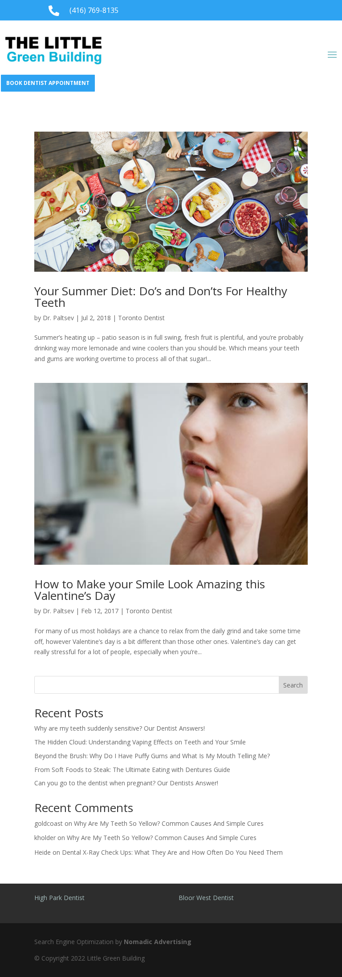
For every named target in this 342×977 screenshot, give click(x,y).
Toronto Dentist (141, 318)
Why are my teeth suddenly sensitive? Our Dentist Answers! (120, 728)
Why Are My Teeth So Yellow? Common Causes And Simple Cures (169, 823)
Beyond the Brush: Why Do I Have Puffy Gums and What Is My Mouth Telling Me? (152, 756)
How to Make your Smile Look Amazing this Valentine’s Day (149, 589)
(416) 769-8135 (93, 10)
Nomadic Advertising (157, 941)
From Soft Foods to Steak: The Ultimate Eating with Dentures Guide (132, 769)
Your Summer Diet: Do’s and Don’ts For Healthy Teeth (160, 296)
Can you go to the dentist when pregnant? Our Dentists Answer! (126, 783)
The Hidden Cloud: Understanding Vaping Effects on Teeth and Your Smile (140, 742)
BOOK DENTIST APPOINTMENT (48, 83)
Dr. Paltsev (58, 318)
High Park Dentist (59, 897)
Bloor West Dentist (206, 897)
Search (293, 685)
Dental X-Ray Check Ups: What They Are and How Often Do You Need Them (172, 852)
